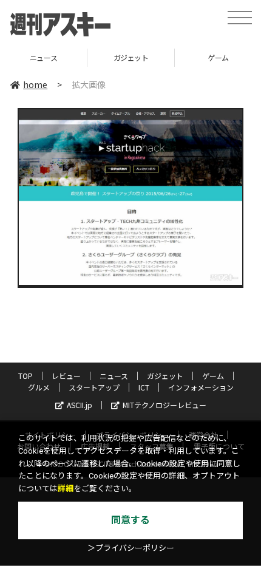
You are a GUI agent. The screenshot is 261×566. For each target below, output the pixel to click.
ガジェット (131, 57)
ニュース (43, 57)
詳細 (65, 488)
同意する (130, 520)
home (35, 84)
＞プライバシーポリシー (130, 548)
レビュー (66, 375)
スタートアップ (94, 387)
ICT (143, 387)
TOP (25, 375)
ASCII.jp (79, 405)
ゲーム (213, 375)
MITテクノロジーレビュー (164, 405)
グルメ (39, 387)
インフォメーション (201, 387)
